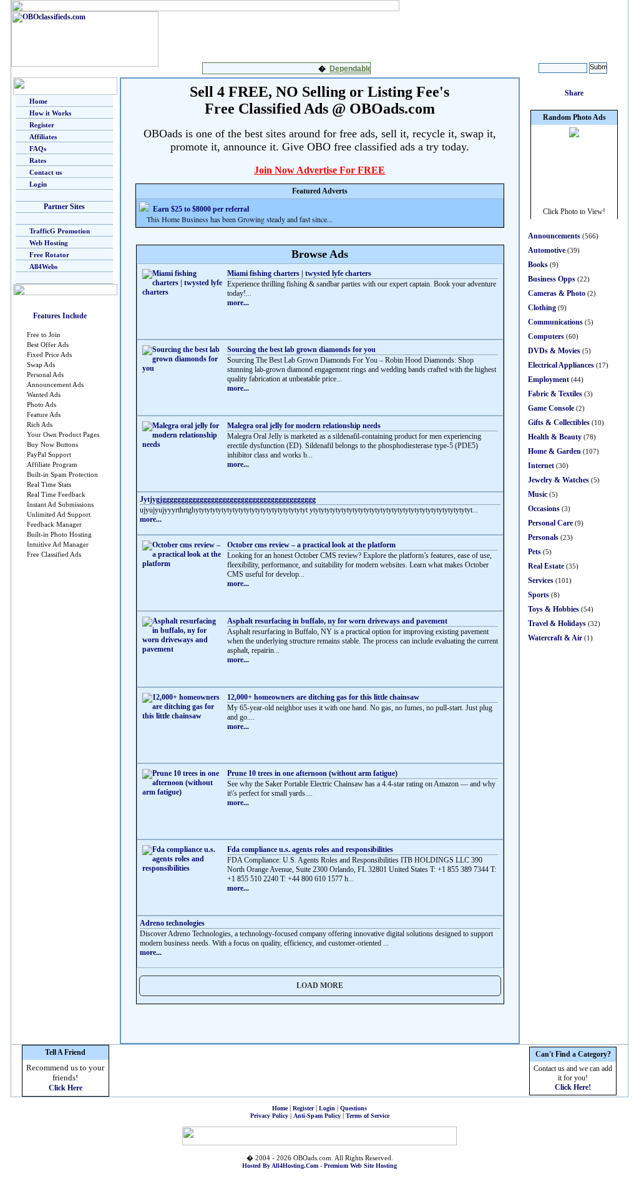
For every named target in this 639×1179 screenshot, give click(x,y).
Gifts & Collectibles (559, 422)
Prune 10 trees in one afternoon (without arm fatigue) (312, 773)
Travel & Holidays (557, 623)
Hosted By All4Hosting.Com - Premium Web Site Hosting (319, 1165)
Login (38, 184)
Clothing (542, 307)
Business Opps (551, 279)
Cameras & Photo (556, 293)
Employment (548, 379)
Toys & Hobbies (553, 609)
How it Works (50, 113)
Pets (534, 551)
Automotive (546, 250)
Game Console (551, 408)
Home (38, 101)
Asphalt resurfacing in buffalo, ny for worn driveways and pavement (337, 621)
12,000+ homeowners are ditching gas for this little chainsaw (323, 697)
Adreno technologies (172, 923)
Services (541, 580)
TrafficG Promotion (59, 231)
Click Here (65, 1088)
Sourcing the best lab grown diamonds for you (301, 349)
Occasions (544, 508)
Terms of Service (367, 1115)
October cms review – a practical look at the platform (311, 545)
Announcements (554, 236)
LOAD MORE (319, 985)
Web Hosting (48, 243)
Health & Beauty (555, 437)
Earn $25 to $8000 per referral (201, 209)
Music (537, 494)
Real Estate (546, 566)
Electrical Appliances (561, 365)
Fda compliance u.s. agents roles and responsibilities (310, 849)
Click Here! (573, 1087)
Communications (555, 322)
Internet (541, 465)
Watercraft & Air (555, 638)
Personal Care (550, 523)
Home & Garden (554, 451)
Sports (538, 594)
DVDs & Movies (554, 350)
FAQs (37, 148)
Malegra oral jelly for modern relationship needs (304, 425)
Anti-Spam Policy (317, 1115)
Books (538, 264)
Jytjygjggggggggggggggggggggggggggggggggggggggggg (228, 499)
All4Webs (43, 266)
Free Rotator (49, 254)
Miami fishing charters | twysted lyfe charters (299, 273)
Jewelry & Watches (558, 480)
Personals (543, 537)
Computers (546, 336)
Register (41, 125)
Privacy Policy (269, 1115)
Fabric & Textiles (555, 393)
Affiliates (43, 136)
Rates (37, 160)
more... (238, 302)
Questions (353, 1108)
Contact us (45, 172)
